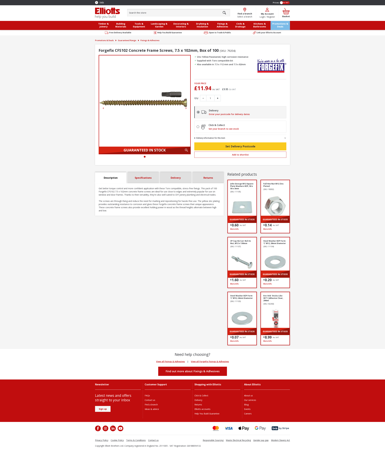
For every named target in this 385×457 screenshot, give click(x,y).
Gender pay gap (261, 440)
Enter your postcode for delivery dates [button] (229, 114)
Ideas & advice (152, 409)
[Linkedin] (112, 428)
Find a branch (151, 404)
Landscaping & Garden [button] (159, 25)
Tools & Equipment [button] (139, 25)
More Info (242, 229)
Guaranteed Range (127, 40)
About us (248, 395)
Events (247, 409)
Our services (250, 400)
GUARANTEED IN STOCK (145, 150)
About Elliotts (252, 384)
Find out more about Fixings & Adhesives (193, 371)
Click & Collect (201, 395)
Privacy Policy (101, 440)
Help (102, 2)
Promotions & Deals (280, 25)
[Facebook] (98, 428)
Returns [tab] (208, 177)
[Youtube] (120, 428)
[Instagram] (105, 428)
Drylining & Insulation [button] (202, 25)
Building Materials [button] (120, 25)
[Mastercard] (216, 428)
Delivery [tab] (176, 177)
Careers (248, 413)
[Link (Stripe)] (280, 428)
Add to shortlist (240, 154)
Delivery (198, 400)
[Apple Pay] (244, 428)
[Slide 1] (145, 156)
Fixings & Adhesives (149, 40)
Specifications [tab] (143, 177)
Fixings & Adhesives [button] (222, 25)
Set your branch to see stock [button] (224, 128)
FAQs (147, 395)
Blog (246, 404)
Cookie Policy (117, 440)
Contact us (150, 400)
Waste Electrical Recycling (238, 440)
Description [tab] (111, 177)
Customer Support (156, 384)
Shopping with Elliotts (207, 384)
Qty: (196, 98)
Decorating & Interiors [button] (181, 25)
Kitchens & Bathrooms (259, 25)
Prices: (276, 2)
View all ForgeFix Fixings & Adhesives (210, 361)
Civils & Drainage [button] (240, 25)
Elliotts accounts (202, 409)
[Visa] (229, 428)
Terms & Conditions (136, 440)
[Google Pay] (260, 428)
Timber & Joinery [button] (103, 25)
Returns (198, 404)
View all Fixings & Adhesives (170, 361)
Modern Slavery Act (280, 440)
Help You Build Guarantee (206, 413)
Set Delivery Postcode (240, 146)
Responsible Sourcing (213, 440)
